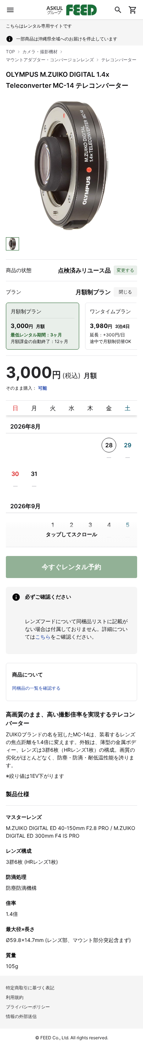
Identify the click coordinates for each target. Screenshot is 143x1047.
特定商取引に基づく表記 (30, 987)
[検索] (118, 10)
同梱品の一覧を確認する (36, 688)
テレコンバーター (118, 59)
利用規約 (14, 997)
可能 (42, 388)
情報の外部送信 (21, 1016)
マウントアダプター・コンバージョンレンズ (50, 59)
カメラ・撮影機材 (40, 51)
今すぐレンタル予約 (71, 567)
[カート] (132, 10)
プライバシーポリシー (28, 1007)
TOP (10, 51)
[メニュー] (10, 10)
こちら (43, 636)
